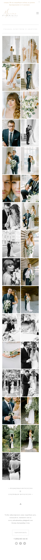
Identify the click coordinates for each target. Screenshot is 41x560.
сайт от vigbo (20, 554)
